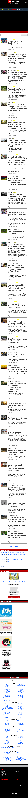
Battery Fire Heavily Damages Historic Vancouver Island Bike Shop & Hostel (16, 468)
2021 (17, 554)
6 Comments (13, 298)
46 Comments (13, 189)
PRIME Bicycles (7, 697)
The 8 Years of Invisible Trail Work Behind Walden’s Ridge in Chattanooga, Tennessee (17, 125)
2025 (5, 554)
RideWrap (20, 709)
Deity (7, 706)
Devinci (7, 685)
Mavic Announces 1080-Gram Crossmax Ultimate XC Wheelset (17, 505)
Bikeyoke (7, 713)
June (21, 564)
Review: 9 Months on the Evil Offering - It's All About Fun (17, 452)
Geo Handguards (7, 714)
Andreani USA (20, 724)
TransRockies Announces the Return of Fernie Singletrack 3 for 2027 (17, 341)
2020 (21, 554)
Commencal (7, 689)
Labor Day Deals (6, 9)
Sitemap (2, 776)
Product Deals (3, 783)
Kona (7, 688)
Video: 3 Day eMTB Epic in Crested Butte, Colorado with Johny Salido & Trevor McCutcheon (17, 387)
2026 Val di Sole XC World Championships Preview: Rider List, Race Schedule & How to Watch (17, 107)
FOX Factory (7, 722)
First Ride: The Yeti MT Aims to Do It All (16, 232)
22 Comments (13, 316)
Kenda (20, 729)
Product (2, 782)
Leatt (7, 739)
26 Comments (13, 497)
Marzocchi (7, 723)
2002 (2, 561)
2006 (14, 559)
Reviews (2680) (14, 590)
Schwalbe (7, 730)
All (1, 552)
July (24, 564)
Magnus (9, 138)
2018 (2, 557)
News (14, 9)
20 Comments (13, 260)
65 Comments (13, 426)
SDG (21, 705)
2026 (2, 554)
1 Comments (13, 135)
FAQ (2, 772)
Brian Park (10, 39)
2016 (8, 557)
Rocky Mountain (21, 685)
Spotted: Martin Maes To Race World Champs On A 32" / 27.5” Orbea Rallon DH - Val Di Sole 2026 (17, 75)
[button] (8, 49)
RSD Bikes (20, 694)
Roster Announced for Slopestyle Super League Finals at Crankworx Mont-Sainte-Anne (17, 288)
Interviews (21, 552)
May (18, 564)
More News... (14, 546)
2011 (24, 557)
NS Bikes (21, 690)
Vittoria (7, 733)
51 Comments (13, 279)
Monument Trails (7, 762)
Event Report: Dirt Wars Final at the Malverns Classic (17, 405)
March (11, 564)
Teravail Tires (21, 730)
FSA (21, 717)
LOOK (7, 716)
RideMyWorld (10, 301)
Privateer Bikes (20, 699)
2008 (8, 559)
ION (21, 741)
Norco (20, 688)
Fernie (7, 758)
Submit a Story (4, 781)
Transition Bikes (11, 381)
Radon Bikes (21, 692)
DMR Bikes (10, 192)
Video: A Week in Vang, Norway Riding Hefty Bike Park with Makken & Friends (17, 143)
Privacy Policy (3, 774)
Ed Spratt (10, 102)
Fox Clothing (21, 737)
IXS (7, 737)
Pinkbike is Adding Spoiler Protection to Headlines (15, 43)
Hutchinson (7, 729)
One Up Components (7, 707)
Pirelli (7, 731)
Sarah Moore (10, 52)
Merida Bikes (21, 695)
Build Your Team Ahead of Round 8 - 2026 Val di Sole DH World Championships (17, 369)
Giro (7, 740)
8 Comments (13, 173)
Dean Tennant (10, 531)
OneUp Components (12, 319)
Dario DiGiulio (10, 229)
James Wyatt (10, 401)
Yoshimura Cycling (20, 711)
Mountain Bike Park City (20, 762)
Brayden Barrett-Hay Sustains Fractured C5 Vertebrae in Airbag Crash (17, 434)
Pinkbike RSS (17, 781)
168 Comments (13, 83)
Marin (7, 694)
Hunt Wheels (21, 706)
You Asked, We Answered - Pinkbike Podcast (14, 581)
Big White (7, 759)
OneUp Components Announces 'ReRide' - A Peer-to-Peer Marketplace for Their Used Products (17, 324)
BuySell (19, 9)
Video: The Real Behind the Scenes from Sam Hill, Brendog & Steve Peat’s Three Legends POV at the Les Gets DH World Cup (17, 161)
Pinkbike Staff (10, 365)
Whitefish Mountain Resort (7, 760)
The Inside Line (7, 752)
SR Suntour (21, 723)
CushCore (20, 714)
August (2, 566)
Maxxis (7, 728)
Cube (7, 692)
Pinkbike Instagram (18, 785)
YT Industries (7, 691)
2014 (14, 557)
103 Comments (13, 226)
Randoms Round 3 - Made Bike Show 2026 (17, 356)
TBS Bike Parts (20, 752)
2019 (24, 554)
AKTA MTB (20, 743)
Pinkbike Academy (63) (13, 592)
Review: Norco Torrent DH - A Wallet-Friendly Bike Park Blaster (16, 91)
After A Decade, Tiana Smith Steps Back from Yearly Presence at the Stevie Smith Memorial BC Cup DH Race (16, 248)
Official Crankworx (11, 282)
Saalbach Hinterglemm (20, 759)
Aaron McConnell (11, 336)
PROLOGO (7, 711)
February (7, 564)
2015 (11, 557)
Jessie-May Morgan (12, 70)
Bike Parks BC (20, 757)
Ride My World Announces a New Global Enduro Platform (17, 306)
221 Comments (13, 239)
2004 (21, 559)
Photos (2, 784)
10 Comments (13, 117)
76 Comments (13, 362)
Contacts (3, 771)
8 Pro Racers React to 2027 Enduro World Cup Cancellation (17, 214)
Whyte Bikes (7, 700)
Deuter (7, 736)
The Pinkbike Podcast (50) (14, 584)
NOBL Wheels (20, 716)
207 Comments (13, 459)
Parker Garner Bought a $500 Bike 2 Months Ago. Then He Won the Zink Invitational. (17, 57)
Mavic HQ (10, 500)
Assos (7, 742)
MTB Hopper (7, 743)
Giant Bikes (7, 686)
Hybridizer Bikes (7, 699)
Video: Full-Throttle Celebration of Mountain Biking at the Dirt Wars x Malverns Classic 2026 (17, 197)
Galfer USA (20, 712)
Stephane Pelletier (11, 429)
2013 (17, 557)
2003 (24, 559)
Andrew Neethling (11, 154)
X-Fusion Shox (20, 720)
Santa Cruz (20, 689)
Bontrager (21, 728)
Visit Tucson (21, 760)
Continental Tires (21, 731)
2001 (5, 561)
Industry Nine (7, 705)
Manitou (7, 724)
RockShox (7, 720)
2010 (2, 559)
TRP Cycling (7, 712)
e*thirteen (21, 713)
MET (21, 740)
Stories (17, 552)
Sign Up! (2, 775)
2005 (17, 559)
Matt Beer (10, 86)
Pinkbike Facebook (18, 783)
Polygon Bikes (20, 691)
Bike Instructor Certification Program (7, 748)
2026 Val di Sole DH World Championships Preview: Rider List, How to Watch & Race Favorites (17, 269)
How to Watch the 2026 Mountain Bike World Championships (16, 180)
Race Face (20, 703)
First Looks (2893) (13, 587)
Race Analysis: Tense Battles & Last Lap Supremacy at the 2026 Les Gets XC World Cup (16, 488)
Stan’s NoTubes (21, 708)
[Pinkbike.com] (14, 1)
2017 (5, 557)
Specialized (20, 684)
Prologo (7, 741)
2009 (5, 559)
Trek (7, 684)
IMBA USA (10, 120)
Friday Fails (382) (13, 594)
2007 (11, 559)
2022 (14, 554)
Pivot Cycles (21, 697)
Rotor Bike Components (7, 708)
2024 (8, 554)
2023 (11, 554)
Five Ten (21, 736)
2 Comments (13, 67)
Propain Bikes (7, 695)
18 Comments (13, 99)
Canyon (21, 696)
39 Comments (13, 445)
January (2, 564)
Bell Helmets (21, 739)
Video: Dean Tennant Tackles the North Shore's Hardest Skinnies (17, 535)
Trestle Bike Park (7, 757)
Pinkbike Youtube (18, 784)
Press (13, 552)
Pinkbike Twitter (18, 782)
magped (7, 717)
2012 (21, 557)
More (23, 9)
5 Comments (13, 49)
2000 (8, 561)
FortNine (7, 753)
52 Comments (13, 333)
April (15, 564)
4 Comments (13, 528)
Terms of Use (3, 773)
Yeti (7, 690)
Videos (9, 552)
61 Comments (13, 512)
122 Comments (13, 480)
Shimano (7, 703)
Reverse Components (7, 709)
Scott (21, 686)
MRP (21, 722)
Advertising (17, 771)
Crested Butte (21, 758)
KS (21, 707)
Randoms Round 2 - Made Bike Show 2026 (17, 419)
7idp (21, 742)
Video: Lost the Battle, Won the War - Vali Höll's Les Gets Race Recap (17, 519)
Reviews (5, 552)
